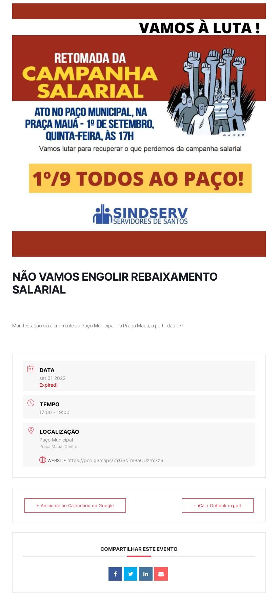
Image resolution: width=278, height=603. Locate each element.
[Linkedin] (146, 574)
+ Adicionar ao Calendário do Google (75, 505)
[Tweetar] (130, 574)
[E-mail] (161, 574)
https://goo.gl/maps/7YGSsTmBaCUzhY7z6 (115, 460)
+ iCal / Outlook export (218, 505)
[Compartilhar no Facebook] (115, 574)
